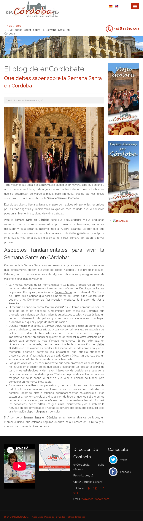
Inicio (9, 25)
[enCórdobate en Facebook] (113, 471)
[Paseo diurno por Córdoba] (123, 177)
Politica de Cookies (76, 517)
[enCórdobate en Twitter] (113, 459)
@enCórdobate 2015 (17, 516)
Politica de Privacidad (54, 517)
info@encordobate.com (94, 499)
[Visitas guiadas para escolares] (123, 99)
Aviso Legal (37, 517)
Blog (18, 25)
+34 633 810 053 (126, 28)
